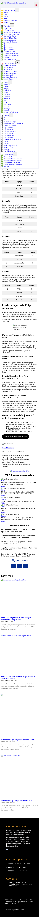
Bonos (6, 22)
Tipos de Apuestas (9, 63)
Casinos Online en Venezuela (13, 157)
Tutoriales (7, 26)
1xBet (5, 13)
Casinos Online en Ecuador (13, 159)
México (6, 106)
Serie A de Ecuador (10, 126)
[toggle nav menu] (36, 4)
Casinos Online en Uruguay (13, 161)
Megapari (22, 867)
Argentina (6, 96)
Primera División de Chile (12, 139)
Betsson (3, 516)
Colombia (7, 108)
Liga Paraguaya (9, 135)
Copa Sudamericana (10, 120)
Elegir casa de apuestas (11, 34)
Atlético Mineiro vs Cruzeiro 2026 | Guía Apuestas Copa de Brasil (18, 531)
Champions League (10, 122)
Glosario (6, 57)
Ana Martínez (8, 448)
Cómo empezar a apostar (12, 32)
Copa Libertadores (10, 118)
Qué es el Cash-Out (10, 38)
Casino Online (8, 67)
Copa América (8, 147)
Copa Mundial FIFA (10, 145)
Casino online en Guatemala (13, 165)
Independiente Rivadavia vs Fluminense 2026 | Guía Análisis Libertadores (18, 537)
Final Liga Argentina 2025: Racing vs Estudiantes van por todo (16, 618)
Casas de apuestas (9, 10)
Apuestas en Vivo (9, 52)
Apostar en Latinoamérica (11, 112)
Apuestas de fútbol (9, 65)
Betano (6, 16)
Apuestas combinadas (10, 54)
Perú (5, 100)
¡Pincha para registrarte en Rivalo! (15, 436)
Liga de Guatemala (10, 131)
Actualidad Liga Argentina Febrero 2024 (17, 740)
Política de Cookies (27, 902)
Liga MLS (7, 143)
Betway (11, 867)
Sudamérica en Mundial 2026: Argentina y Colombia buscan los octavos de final (19, 555)
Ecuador (6, 87)
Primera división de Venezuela (13, 124)
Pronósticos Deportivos (11, 55)
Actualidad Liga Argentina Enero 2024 (16, 801)
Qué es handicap (9, 50)
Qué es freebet (8, 48)
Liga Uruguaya (9, 137)
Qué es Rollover (9, 44)
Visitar (3, 486)
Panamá (6, 110)
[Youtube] (25, 566)
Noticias (6, 166)
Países (6, 82)
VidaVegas (23, 871)
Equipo (7, 903)
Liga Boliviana (8, 128)
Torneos (6, 116)
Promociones (8, 28)
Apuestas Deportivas (10, 77)
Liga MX (7, 141)
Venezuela (7, 85)
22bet (5, 15)
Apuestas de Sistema (10, 42)
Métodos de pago (9, 30)
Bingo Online (8, 69)
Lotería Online (8, 79)
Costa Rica (7, 104)
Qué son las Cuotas (10, 36)
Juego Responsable (10, 59)
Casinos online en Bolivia (12, 163)
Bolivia (6, 92)
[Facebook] (13, 566)
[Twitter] (19, 566)
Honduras (7, 98)
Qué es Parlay (8, 46)
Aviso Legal (16, 902)
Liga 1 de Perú (8, 129)
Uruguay (6, 89)
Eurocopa (7, 149)
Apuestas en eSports (10, 71)
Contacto (13, 903)
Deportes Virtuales (10, 73)
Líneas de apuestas (10, 40)
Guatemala (7, 90)
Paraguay (7, 94)
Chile (5, 102)
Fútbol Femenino (9, 151)
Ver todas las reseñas (10, 20)
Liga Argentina (8, 133)
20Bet (5, 18)
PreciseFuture (20, 910)
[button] (31, 4)
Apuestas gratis (8, 75)
